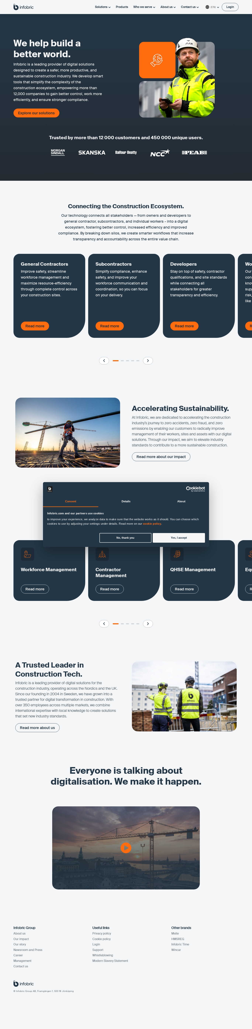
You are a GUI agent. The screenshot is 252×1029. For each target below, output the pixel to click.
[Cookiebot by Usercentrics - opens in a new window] (189, 489)
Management (22, 961)
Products (122, 7)
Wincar (176, 950)
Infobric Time (180, 944)
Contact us (188, 7)
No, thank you (125, 537)
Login (96, 944)
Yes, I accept (179, 537)
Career (18, 955)
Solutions (101, 7)
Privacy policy (101, 933)
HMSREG (177, 939)
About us (166, 7)
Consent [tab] (70, 501)
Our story (19, 944)
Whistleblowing (102, 955)
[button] (104, 360)
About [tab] (181, 501)
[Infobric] (23, 6)
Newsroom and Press (27, 950)
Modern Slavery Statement (110, 961)
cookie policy (152, 523)
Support (97, 950)
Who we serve (142, 7)
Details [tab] (126, 501)
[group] (49, 296)
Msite (175, 933)
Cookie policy (101, 939)
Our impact (21, 939)
